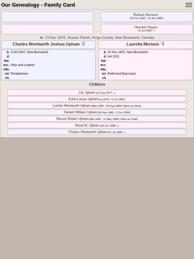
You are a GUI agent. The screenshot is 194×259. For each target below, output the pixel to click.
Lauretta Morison (143, 44)
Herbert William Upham (81, 112)
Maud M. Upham (87, 125)
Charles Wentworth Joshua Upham (46, 44)
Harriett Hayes (145, 27)
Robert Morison (145, 15)
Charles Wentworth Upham (87, 132)
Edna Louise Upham (83, 99)
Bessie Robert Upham (73, 119)
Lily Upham (87, 92)
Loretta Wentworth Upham (72, 105)
